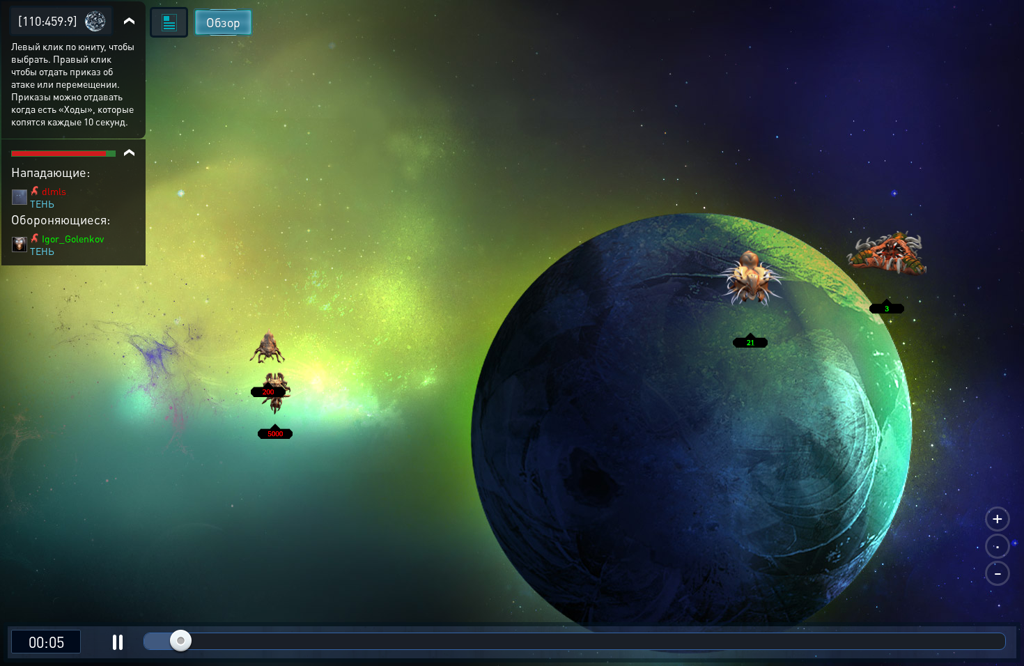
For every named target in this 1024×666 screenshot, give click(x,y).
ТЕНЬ (42, 203)
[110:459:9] (47, 21)
